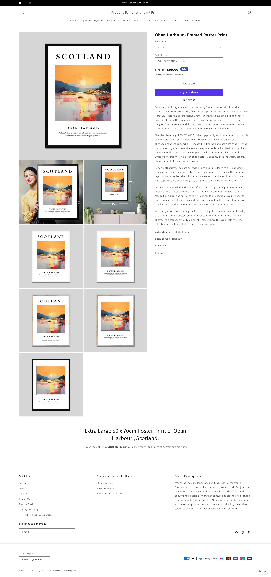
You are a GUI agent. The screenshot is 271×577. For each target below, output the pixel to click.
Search (22, 482)
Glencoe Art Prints (105, 482)
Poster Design (161, 55)
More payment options (189, 100)
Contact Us (24, 498)
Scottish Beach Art (106, 488)
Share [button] (160, 253)
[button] (22, 12)
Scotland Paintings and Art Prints (39, 570)
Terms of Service (27, 504)
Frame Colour (161, 41)
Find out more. (230, 508)
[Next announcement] (181, 3)
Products (23, 493)
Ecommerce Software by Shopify (66, 570)
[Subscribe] (71, 532)
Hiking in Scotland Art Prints (111, 493)
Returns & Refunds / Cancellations (35, 514)
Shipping (159, 74)
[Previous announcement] (90, 3)
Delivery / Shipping (28, 509)
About (22, 488)
